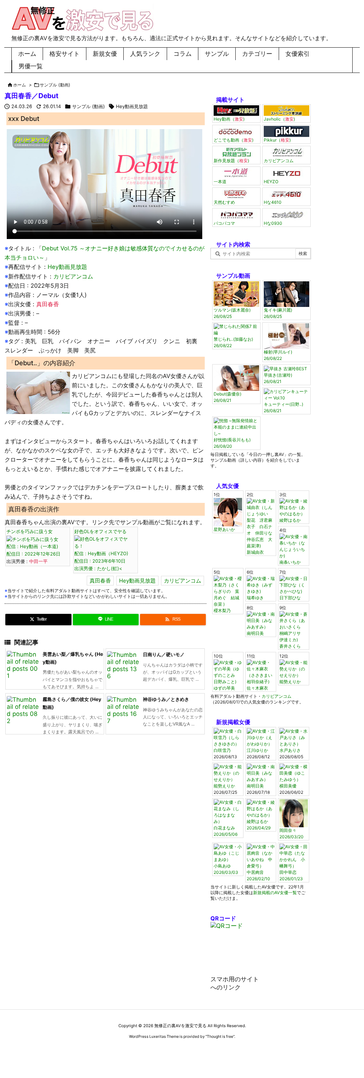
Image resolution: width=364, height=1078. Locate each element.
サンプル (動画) (55, 84)
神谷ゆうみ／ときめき (166, 699)
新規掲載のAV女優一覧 (275, 892)
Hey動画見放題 (132, 106)
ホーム (19, 84)
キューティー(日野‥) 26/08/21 (283, 407)
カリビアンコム (73, 276)
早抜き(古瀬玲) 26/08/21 (278, 378)
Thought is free (220, 1036)
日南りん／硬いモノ (163, 654)
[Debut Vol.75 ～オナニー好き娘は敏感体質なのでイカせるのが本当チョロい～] (38, 392)
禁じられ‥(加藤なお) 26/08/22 (233, 342)
